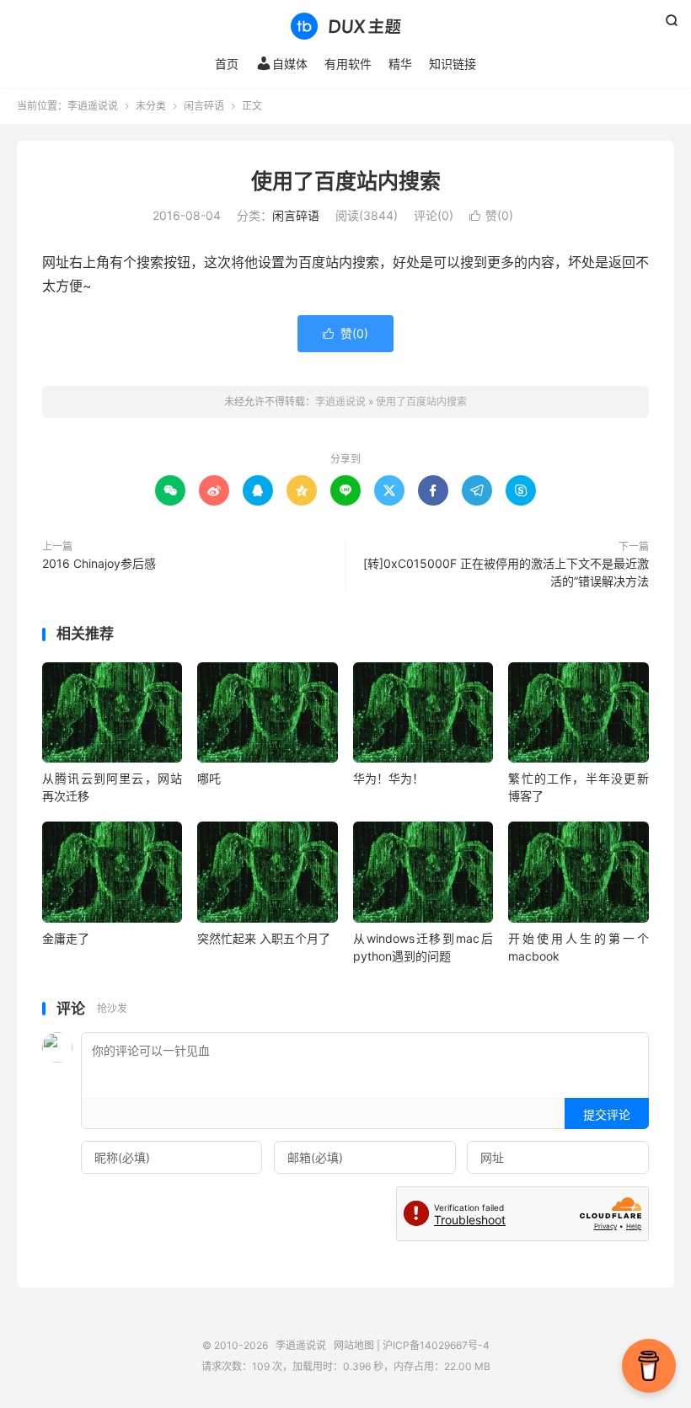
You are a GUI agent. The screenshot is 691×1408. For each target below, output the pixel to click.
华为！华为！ (388, 778)
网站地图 (354, 1345)
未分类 (151, 105)
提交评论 (606, 1114)
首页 (226, 63)
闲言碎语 (204, 105)
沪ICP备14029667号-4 (436, 1345)
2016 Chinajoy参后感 (99, 563)
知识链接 (452, 63)
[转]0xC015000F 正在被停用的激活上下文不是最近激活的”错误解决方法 (506, 572)
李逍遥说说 (345, 26)
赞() (491, 215)
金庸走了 (65, 938)
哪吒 (209, 778)
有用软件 (348, 63)
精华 (400, 63)
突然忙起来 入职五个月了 (263, 938)
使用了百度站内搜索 (346, 181)
